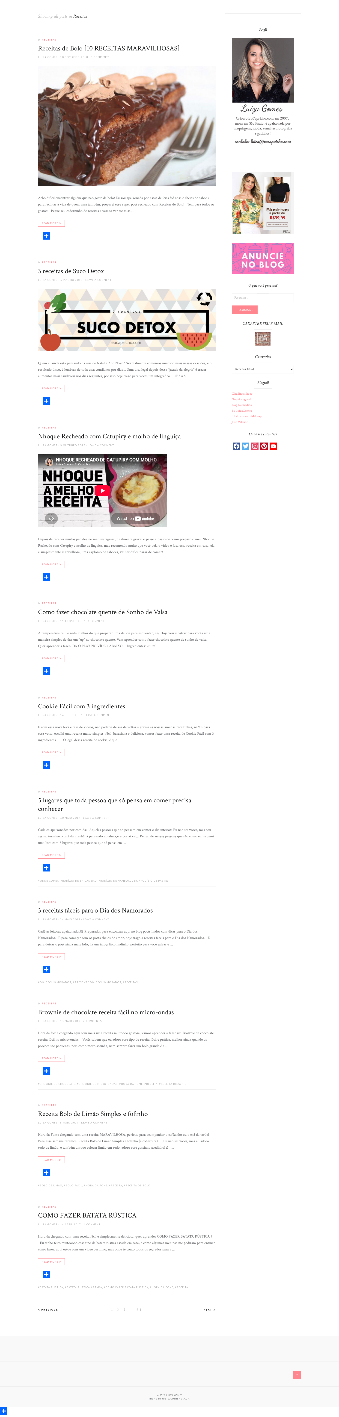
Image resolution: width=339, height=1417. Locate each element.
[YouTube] (273, 446)
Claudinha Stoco (242, 394)
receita (152, 1083)
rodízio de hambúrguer (118, 880)
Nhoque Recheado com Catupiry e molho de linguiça (109, 436)
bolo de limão (51, 1185)
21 (139, 1309)
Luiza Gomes (47, 57)
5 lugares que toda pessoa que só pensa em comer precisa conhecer (114, 805)
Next (208, 1309)
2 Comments (97, 621)
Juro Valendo (240, 422)
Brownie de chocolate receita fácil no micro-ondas (106, 1012)
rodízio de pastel (155, 880)
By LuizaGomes (242, 411)
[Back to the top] (297, 1375)
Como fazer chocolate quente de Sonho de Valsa (102, 612)
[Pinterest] (264, 446)
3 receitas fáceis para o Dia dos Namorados (95, 910)
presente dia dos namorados (98, 982)
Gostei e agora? (241, 399)
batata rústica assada (84, 1287)
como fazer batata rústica (127, 1287)
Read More (50, 223)
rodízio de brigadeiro (79, 880)
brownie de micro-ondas (98, 1083)
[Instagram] (254, 446)
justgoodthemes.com (176, 1398)
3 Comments (100, 57)
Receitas (49, 39)
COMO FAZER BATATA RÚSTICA (87, 1215)
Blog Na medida (242, 405)
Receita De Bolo (138, 1185)
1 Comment (92, 1224)
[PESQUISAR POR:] (263, 297)
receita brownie (173, 1083)
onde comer (49, 880)
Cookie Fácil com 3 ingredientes (81, 706)
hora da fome (132, 1083)
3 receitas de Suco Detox (71, 271)
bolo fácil (74, 1185)
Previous (49, 1309)
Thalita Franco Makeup (247, 416)
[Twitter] (245, 446)
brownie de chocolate (57, 1083)
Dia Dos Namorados (55, 982)
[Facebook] (236, 446)
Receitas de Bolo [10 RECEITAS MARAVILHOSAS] (109, 48)
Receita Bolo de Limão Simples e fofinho (93, 1113)
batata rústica (51, 1287)
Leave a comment (98, 280)
